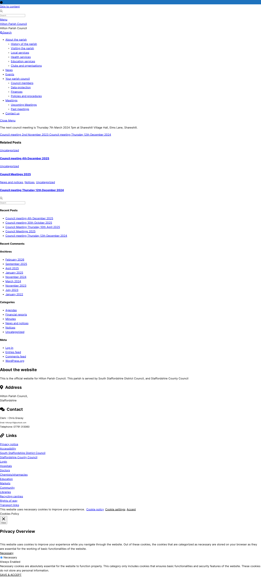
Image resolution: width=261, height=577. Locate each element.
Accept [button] (131, 509)
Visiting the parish (22, 48)
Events (9, 74)
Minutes (10, 319)
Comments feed (15, 356)
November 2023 (15, 285)
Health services (21, 57)
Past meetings (20, 109)
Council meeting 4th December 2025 (24, 158)
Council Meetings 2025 (15, 174)
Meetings (11, 100)
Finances (16, 91)
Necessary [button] (6, 553)
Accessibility (8, 448)
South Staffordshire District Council (22, 453)
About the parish (16, 39)
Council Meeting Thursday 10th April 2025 (32, 227)
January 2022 (14, 294)
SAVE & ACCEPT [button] (10, 574)
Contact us (12, 113)
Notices (29, 182)
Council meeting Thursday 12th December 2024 (80, 134)
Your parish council (17, 78)
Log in (9, 347)
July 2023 (11, 290)
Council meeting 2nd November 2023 (24, 134)
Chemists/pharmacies (14, 474)
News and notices (11, 182)
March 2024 (13, 281)
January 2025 (14, 272)
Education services (23, 61)
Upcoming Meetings (24, 104)
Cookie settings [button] (115, 509)
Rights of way (8, 500)
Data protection (21, 87)
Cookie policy (95, 509)
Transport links (9, 505)
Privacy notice (9, 444)
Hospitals (6, 466)
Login (3, 461)
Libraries (5, 492)
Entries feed (13, 352)
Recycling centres (11, 496)
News (9, 70)
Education (6, 479)
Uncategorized (9, 150)
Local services (20, 52)
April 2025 (12, 268)
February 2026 (14, 259)
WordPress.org (14, 360)
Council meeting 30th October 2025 (28, 222)
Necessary (10, 557)
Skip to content (10, 6)
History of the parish (24, 44)
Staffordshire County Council (18, 457)
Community (7, 487)
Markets (5, 483)
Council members (22, 83)
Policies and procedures (26, 96)
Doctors (5, 470)
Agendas (11, 310)
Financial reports (16, 314)
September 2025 (16, 264)
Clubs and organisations (26, 65)
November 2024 (15, 277)
